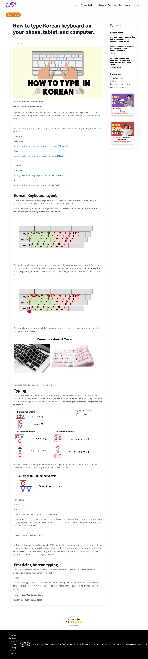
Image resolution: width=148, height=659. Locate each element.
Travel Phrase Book (83, 5)
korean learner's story (121, 84)
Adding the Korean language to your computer (41, 146)
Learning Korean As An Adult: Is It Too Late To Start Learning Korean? (122, 48)
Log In (138, 5)
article (16, 38)
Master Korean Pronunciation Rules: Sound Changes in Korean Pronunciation (122, 39)
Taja (17, 577)
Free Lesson (100, 5)
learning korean (116, 67)
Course (12, 635)
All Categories (116, 78)
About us (112, 5)
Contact (128, 5)
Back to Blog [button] (13, 15)
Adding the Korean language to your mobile (39, 175)
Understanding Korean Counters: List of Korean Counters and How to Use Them (120, 61)
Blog (120, 5)
